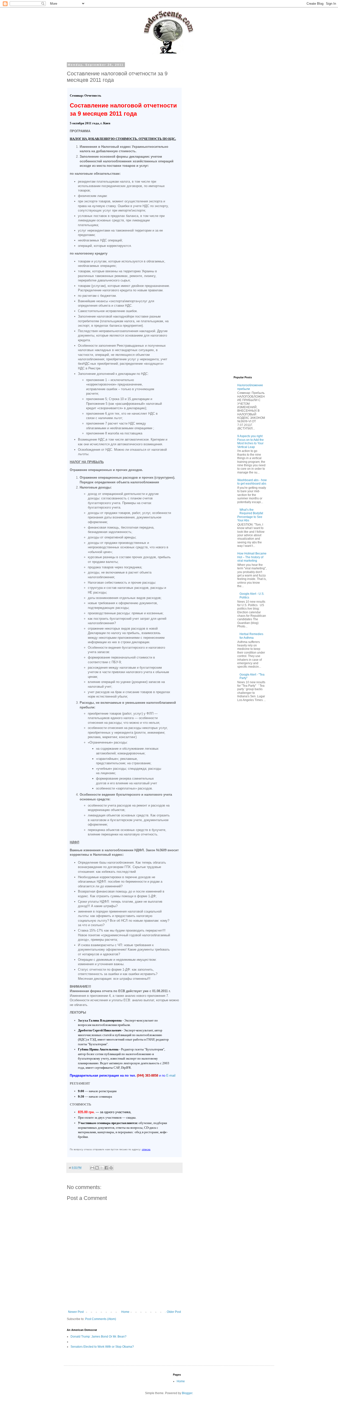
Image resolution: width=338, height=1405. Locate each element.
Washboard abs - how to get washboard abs (252, 481)
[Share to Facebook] (106, 1167)
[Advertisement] (230, 137)
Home (125, 1312)
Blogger (187, 1393)
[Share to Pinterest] (111, 1167)
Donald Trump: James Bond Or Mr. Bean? (98, 1336)
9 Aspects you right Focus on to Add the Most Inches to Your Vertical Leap (250, 441)
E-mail (170, 1075)
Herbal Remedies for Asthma (251, 635)
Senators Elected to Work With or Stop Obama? (102, 1346)
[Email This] (92, 1167)
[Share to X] (101, 1167)
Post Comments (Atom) (100, 1319)
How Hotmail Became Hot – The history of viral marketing (251, 557)
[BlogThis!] (97, 1167)
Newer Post (76, 1312)
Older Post (174, 1312)
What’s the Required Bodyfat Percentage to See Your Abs (250, 515)
